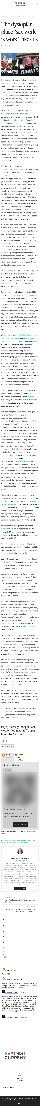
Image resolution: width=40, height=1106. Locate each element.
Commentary (11, 16)
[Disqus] (20, 993)
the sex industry (23, 842)
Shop (20, 1083)
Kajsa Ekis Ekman (24, 335)
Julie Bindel (14, 338)
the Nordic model (11, 842)
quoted (4, 529)
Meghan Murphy (8, 45)
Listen (20, 1078)
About (20, 1073)
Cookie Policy (12, 1100)
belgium (7, 840)
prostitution (27, 840)
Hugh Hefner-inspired (17, 120)
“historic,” (31, 397)
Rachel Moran (28, 338)
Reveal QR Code (20, 825)
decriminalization (17, 840)
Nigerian (15, 684)
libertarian (30, 295)
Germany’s (29, 669)
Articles (4, 16)
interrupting (28, 626)
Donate (20, 1080)
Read (20, 1076)
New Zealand (24, 461)
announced (23, 559)
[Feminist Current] (20, 4)
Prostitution (21, 16)
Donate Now (7, 746)
